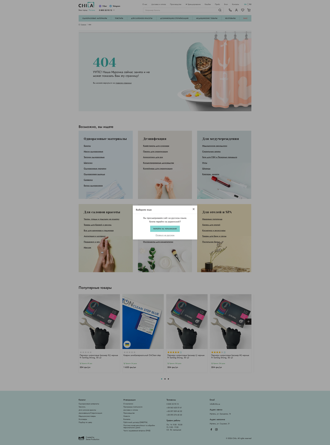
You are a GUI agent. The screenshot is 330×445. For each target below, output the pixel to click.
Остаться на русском (165, 235)
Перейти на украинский (165, 229)
